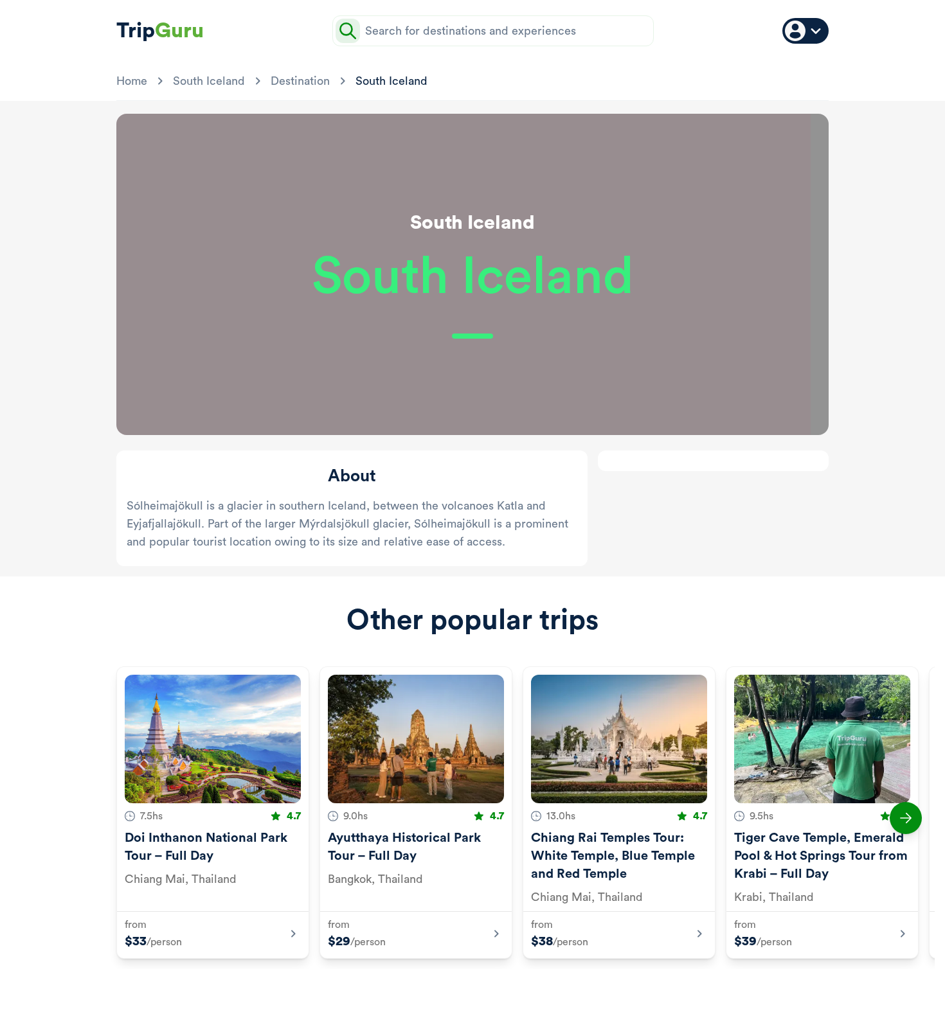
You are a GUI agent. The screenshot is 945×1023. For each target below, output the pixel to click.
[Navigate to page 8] (533, 989)
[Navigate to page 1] (418, 989)
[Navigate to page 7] (517, 989)
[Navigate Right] (906, 818)
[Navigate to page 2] (440, 989)
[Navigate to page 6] (502, 989)
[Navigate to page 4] (471, 989)
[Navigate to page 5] (487, 989)
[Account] (805, 31)
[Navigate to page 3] (456, 989)
